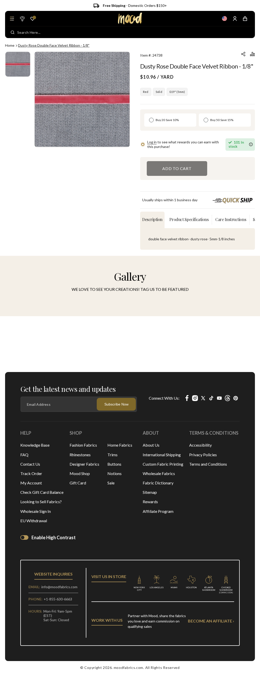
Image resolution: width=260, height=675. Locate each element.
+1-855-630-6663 (58, 599)
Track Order (31, 473)
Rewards (150, 501)
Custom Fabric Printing (163, 464)
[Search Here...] (12, 32)
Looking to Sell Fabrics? (41, 501)
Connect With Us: (164, 398)
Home (9, 45)
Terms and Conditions (208, 464)
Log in (152, 142)
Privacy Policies (203, 454)
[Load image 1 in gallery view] (17, 64)
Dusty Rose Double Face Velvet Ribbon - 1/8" (53, 45)
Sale (111, 482)
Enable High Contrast (53, 537)
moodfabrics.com (128, 667)
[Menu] (12, 18)
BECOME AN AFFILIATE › (211, 620)
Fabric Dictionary (158, 482)
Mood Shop (80, 473)
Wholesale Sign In (35, 511)
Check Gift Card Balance (41, 492)
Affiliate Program (158, 511)
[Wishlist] (32, 19)
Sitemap (150, 492)
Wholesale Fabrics (159, 473)
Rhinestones (80, 454)
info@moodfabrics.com (59, 587)
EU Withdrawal (33, 520)
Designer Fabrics (84, 464)
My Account (31, 482)
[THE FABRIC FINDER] (22, 18)
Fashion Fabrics (83, 445)
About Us (151, 445)
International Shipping (162, 454)
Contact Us (30, 464)
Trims (112, 454)
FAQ (24, 454)
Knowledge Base (35, 445)
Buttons (114, 464)
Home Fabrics (119, 445)
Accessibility (200, 445)
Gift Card (78, 482)
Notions (114, 473)
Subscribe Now (116, 404)
